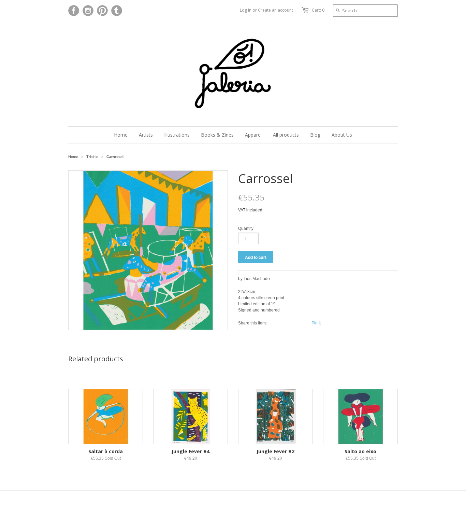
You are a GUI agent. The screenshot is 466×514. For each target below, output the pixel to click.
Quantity (245, 228)
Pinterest (102, 10)
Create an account (275, 10)
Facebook (73, 10)
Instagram (88, 10)
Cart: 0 (318, 10)
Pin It (316, 323)
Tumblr (116, 10)
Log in (245, 10)
